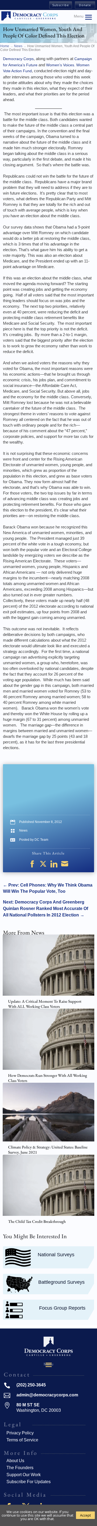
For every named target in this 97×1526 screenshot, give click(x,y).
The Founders (19, 1467)
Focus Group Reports (62, 1308)
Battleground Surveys (61, 1282)
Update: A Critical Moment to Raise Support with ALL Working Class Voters (44, 1004)
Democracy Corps (18, 59)
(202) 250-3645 (31, 1385)
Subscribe (60, 5)
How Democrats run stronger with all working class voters (47, 1078)
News (23, 830)
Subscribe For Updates (28, 1481)
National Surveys (56, 1254)
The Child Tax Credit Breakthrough (37, 1221)
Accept (85, 1515)
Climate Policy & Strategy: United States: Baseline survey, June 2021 (48, 1149)
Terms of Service (22, 1440)
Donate (85, 5)
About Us (15, 1460)
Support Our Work (23, 1474)
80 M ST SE (28, 1405)
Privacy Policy (20, 1433)
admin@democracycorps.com (47, 1395)
